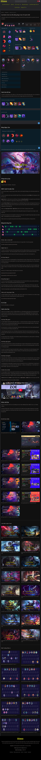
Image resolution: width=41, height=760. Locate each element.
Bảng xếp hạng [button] (25, 4)
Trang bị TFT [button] (23, 7)
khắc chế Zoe (30, 149)
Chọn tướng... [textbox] (18, 1)
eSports (12, 4)
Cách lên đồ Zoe (4, 72)
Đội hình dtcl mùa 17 (6, 4)
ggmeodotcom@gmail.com (22, 747)
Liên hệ (22, 752)
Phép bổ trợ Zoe (4, 76)
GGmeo (2, 12)
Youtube (25, 752)
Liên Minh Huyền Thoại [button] (33, 4)
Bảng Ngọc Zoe (4, 74)
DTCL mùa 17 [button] (17, 4)
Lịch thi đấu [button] (17, 7)
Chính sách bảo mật (17, 752)
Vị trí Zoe (3, 82)
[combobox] (21, 1)
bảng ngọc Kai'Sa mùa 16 (11, 149)
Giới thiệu (11, 752)
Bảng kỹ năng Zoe (5, 80)
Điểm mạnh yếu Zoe (5, 78)
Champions (7, 12)
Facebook (29, 752)
